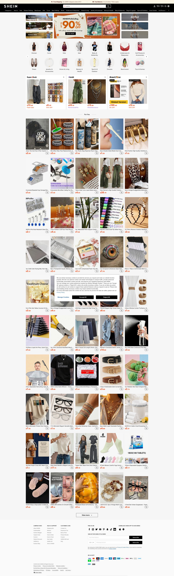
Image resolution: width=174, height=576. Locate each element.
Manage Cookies (60, 566)
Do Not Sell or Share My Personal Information (45, 568)
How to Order (50, 535)
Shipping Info (50, 528)
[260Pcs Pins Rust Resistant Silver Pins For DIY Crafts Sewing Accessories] (37, 212)
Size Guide (50, 539)
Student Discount (38, 539)
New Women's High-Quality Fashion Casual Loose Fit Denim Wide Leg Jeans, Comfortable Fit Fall (111, 190)
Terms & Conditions (62, 568)
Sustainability (37, 530)
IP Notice (48, 570)
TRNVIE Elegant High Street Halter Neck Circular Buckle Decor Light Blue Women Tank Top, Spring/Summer (111, 308)
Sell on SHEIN (50, 543)
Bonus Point (64, 532)
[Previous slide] (56, 25)
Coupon (63, 537)
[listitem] (37, 137)
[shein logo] (10, 6)
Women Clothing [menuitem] (28, 10)
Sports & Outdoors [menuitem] (142, 10)
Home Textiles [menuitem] (153, 10)
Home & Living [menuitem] (85, 10)
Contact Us (63, 528)
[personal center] (154, 6)
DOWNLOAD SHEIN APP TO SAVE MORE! (129, 525)
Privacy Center (37, 566)
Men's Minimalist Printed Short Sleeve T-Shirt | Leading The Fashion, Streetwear (37, 426)
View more (86, 515)
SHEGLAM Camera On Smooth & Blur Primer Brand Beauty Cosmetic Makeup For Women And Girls (62, 504)
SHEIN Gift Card (65, 539)
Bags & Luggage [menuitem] (131, 10)
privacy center (112, 548)
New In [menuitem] (16, 10)
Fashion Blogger (38, 532)
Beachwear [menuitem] (38, 10)
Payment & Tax (64, 530)
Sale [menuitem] (21, 10)
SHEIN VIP (49, 541)
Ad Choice (68, 570)
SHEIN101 (36, 541)
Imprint (62, 570)
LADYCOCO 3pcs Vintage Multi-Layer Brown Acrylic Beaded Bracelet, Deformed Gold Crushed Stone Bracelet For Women (111, 504)
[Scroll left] (166, 10)
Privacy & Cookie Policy (123, 547)
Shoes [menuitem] (62, 10)
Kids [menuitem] (44, 10)
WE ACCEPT (91, 555)
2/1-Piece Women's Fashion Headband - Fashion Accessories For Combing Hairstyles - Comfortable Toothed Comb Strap (136, 229)
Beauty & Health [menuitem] (108, 10)
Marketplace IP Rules (39, 570)
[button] (165, 6)
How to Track (50, 537)
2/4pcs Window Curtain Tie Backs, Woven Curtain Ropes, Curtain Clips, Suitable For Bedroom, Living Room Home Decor (136, 308)
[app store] (120, 530)
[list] (102, 529)
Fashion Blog (37, 543)
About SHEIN (37, 528)
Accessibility (55, 570)
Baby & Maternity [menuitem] (120, 10)
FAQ (62, 541)
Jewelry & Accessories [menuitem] (96, 10)
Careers (36, 537)
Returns (49, 530)
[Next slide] (118, 25)
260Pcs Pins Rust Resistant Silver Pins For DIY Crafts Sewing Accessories (37, 229)
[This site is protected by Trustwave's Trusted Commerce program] (89, 564)
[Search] (108, 6)
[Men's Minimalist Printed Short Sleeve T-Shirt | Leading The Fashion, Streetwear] (37, 409)
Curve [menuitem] (48, 10)
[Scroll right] (168, 10)
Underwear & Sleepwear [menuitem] (72, 10)
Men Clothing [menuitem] (55, 10)
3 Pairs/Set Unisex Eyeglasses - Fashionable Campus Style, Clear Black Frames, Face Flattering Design (136, 504)
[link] (43, 2)
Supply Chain (37, 535)
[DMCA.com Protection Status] (93, 564)
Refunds (49, 532)
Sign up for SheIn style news (97, 534)
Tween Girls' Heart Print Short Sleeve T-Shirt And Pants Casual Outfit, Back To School (87, 465)
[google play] (123, 530)
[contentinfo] (115, 559)
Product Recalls (65, 535)
